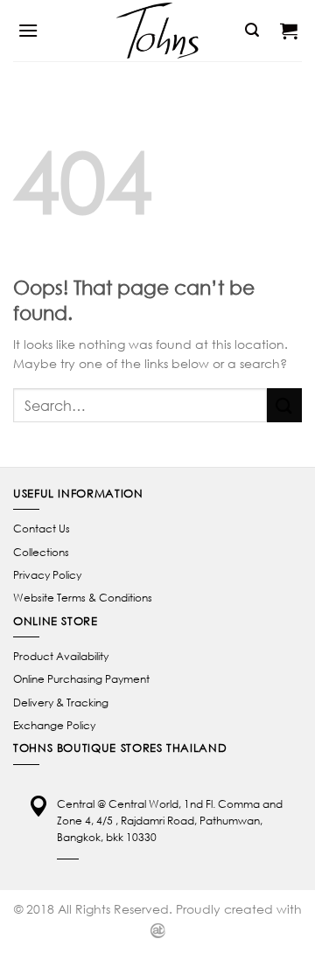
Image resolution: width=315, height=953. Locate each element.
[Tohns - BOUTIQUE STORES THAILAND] (157, 31)
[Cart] (289, 30)
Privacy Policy (47, 574)
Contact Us (41, 528)
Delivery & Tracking (60, 702)
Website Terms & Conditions (82, 597)
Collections (41, 552)
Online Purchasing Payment (81, 678)
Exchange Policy (54, 725)
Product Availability (60, 656)
